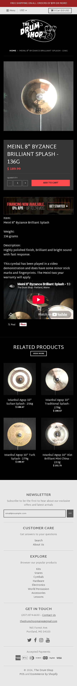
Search (39, 540)
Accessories (38, 593)
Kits (38, 569)
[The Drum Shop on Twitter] (29, 640)
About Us (38, 545)
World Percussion (38, 589)
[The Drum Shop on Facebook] (35, 640)
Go (70, 513)
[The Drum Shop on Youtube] (48, 640)
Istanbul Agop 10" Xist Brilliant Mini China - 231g (57, 459)
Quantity (12, 178)
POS (22, 674)
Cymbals (38, 577)
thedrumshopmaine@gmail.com (38, 621)
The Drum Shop (43, 670)
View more (38, 353)
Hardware (38, 581)
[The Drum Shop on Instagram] (41, 640)
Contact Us (49, 615)
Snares (39, 573)
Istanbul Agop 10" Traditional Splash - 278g (57, 404)
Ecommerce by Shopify (44, 674)
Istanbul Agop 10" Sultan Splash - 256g (19, 402)
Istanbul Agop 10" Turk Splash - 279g (19, 457)
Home (12, 51)
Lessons (39, 597)
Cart (61, 11)
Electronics (38, 585)
